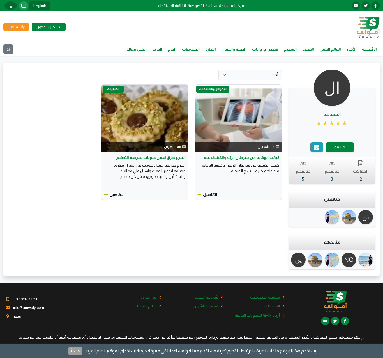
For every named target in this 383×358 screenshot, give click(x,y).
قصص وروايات (265, 49)
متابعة (339, 147)
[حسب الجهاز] (23, 5)
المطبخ (290, 49)
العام (172, 49)
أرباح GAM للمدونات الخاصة (257, 315)
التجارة (210, 49)
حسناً (75, 351)
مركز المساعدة (231, 5)
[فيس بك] (375, 5)
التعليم (308, 49)
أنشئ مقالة (136, 49)
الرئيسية (369, 49)
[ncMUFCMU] (349, 260)
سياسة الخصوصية (202, 5)
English (39, 5)
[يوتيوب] (356, 5)
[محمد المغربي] (349, 217)
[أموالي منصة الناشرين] (368, 26)
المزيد (157, 49)
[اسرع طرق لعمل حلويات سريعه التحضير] (144, 118)
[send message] (316, 147)
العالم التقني (330, 49)
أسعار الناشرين (205, 306)
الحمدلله (332, 114)
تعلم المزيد (95, 350)
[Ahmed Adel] (365, 260)
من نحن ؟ (148, 297)
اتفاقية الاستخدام (172, 5)
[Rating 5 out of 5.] (332, 123)
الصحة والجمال (234, 49)
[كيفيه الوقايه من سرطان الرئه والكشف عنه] (238, 118)
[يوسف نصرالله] (365, 217)
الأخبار (351, 49)
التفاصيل (210, 194)
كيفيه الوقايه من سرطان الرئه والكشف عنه (241, 157)
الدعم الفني (270, 306)
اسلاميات (191, 49)
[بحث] (8, 49)
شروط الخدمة (206, 297)
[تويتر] (365, 5)
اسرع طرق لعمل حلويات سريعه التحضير (151, 157)
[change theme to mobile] (10, 5)
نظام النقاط (146, 306)
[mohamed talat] (332, 217)
